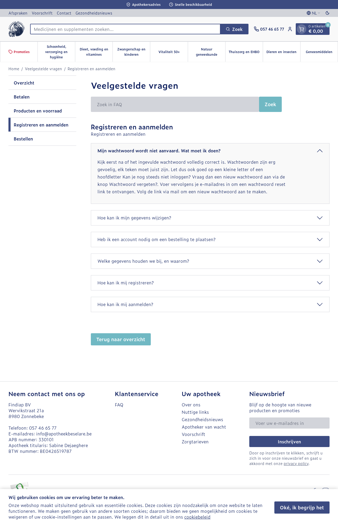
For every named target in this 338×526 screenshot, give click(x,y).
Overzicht (24, 82)
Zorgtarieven (195, 441)
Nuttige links (195, 412)
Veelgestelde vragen (43, 68)
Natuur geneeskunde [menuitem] (210, 52)
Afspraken (17, 13)
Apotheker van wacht (204, 427)
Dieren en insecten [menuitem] (283, 53)
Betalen (22, 96)
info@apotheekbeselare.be (64, 433)
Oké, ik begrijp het (302, 507)
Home (13, 68)
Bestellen (23, 138)
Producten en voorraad (38, 110)
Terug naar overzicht (120, 339)
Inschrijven (289, 441)
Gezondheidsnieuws (94, 13)
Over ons (191, 404)
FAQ (119, 404)
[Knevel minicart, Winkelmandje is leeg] (301, 29)
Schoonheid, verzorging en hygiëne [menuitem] (60, 51)
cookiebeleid (197, 517)
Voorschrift (42, 13)
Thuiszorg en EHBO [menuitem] (246, 53)
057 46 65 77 (43, 428)
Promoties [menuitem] (22, 51)
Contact (64, 13)
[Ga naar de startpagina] (16, 29)
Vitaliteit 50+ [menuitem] (172, 53)
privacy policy (296, 463)
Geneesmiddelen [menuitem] (322, 53)
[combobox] (125, 29)
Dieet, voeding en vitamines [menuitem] (96, 52)
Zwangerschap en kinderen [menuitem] (133, 52)
